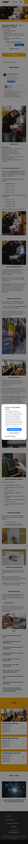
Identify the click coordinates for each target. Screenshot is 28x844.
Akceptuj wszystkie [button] (14, 429)
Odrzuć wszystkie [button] (14, 433)
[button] (10, 436)
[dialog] (14, 422)
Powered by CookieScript (18, 438)
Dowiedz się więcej (12, 425)
